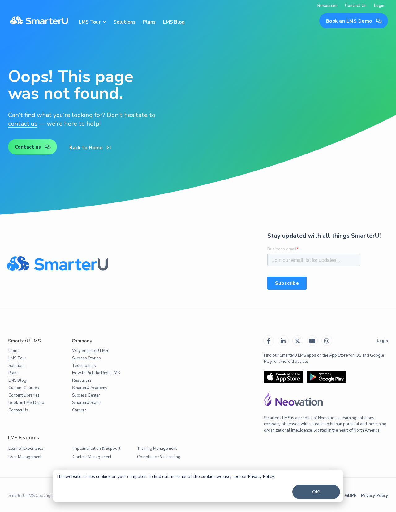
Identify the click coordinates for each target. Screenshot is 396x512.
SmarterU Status (87, 403)
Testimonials (84, 365)
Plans (149, 22)
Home (13, 351)
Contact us (33, 147)
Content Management (92, 457)
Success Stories (86, 358)
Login (379, 5)
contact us (22, 123)
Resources (327, 5)
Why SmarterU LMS (90, 351)
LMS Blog (174, 22)
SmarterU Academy (89, 388)
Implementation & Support (96, 448)
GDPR (351, 495)
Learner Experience (25, 448)
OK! (316, 491)
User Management (24, 457)
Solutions (125, 22)
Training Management (157, 448)
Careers (79, 410)
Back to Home (90, 148)
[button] (92, 20)
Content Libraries (24, 395)
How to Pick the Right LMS (96, 373)
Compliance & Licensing (158, 457)
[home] (39, 21)
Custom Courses (23, 388)
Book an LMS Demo (354, 21)
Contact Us (356, 5)
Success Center (86, 395)
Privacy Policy (374, 495)
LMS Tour (17, 358)
